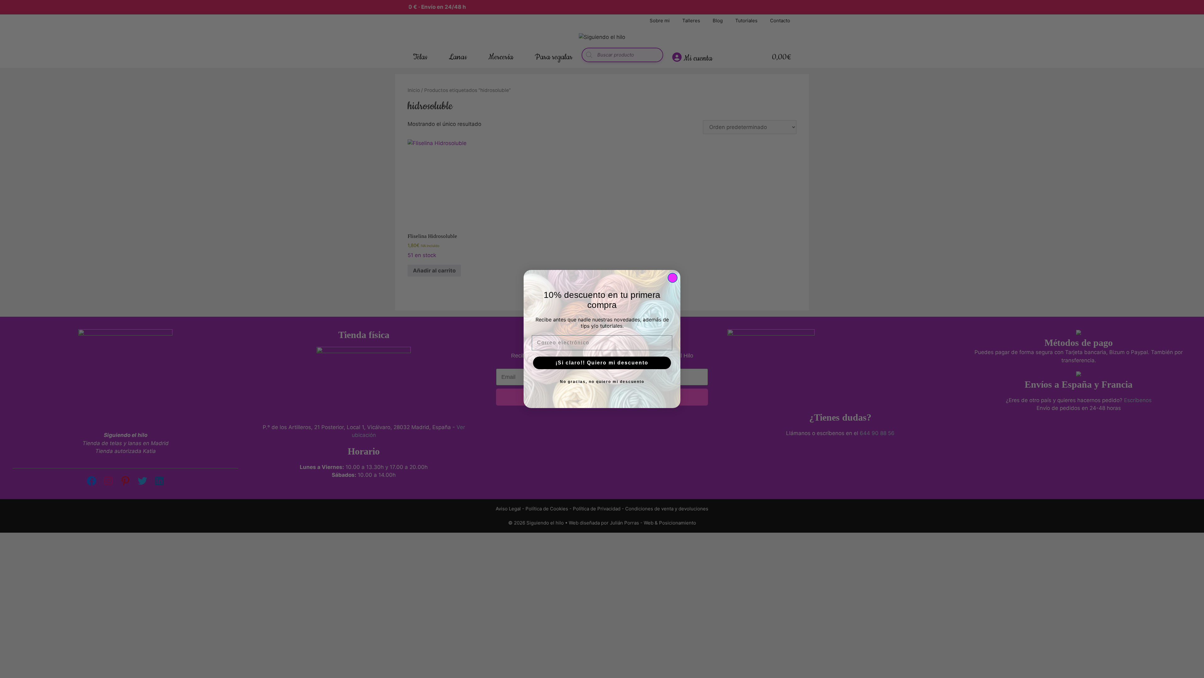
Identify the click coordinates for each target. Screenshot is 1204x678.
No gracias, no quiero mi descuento (602, 381)
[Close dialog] (672, 277)
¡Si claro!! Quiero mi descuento (602, 362)
